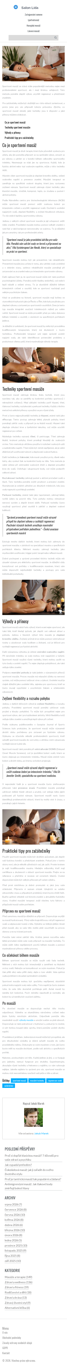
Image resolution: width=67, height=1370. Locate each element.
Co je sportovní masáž (15, 122)
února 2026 (13, 1235)
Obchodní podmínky (11, 1338)
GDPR (5, 1348)
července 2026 (16, 1209)
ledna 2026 (13, 1240)
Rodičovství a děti (18, 1292)
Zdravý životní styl (18, 1302)
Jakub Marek (37, 1103)
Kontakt (6, 1353)
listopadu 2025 (15, 1250)
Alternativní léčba (17, 1307)
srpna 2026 (13, 1204)
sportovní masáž (19, 1080)
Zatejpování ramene (33, 14)
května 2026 (14, 1219)
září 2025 (13, 1261)
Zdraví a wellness (18, 1282)
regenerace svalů (55, 1080)
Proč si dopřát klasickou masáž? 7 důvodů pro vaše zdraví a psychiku (31, 1157)
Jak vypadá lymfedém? (18, 1165)
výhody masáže (26, 1020)
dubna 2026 (14, 1225)
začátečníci (8, 1085)
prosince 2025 (16, 1245)
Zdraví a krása (16, 1297)
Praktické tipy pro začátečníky (19, 138)
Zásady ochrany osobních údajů (17, 1343)
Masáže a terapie (18, 1277)
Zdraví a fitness (17, 1287)
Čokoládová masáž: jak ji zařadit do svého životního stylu (29, 1172)
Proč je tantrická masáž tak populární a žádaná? (33, 1179)
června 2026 (15, 1214)
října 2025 (12, 1255)
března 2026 (15, 1230)
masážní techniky (37, 1080)
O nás (5, 1332)
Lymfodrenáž (33, 20)
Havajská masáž (33, 25)
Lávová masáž (34, 31)
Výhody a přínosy (12, 132)
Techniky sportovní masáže (17, 127)
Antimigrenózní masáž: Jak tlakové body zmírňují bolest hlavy (29, 1186)
